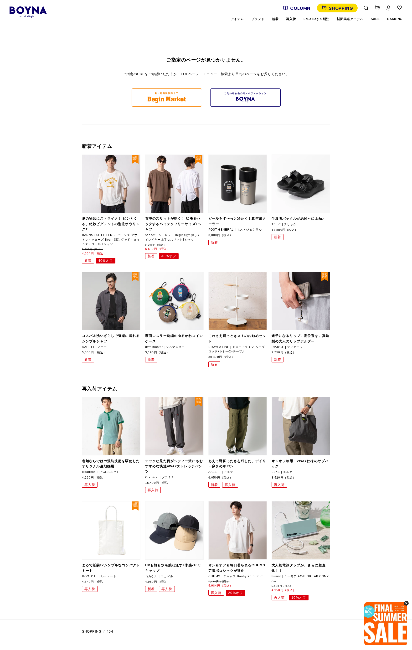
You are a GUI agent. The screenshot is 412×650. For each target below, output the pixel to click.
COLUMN (300, 8)
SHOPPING (341, 8)
